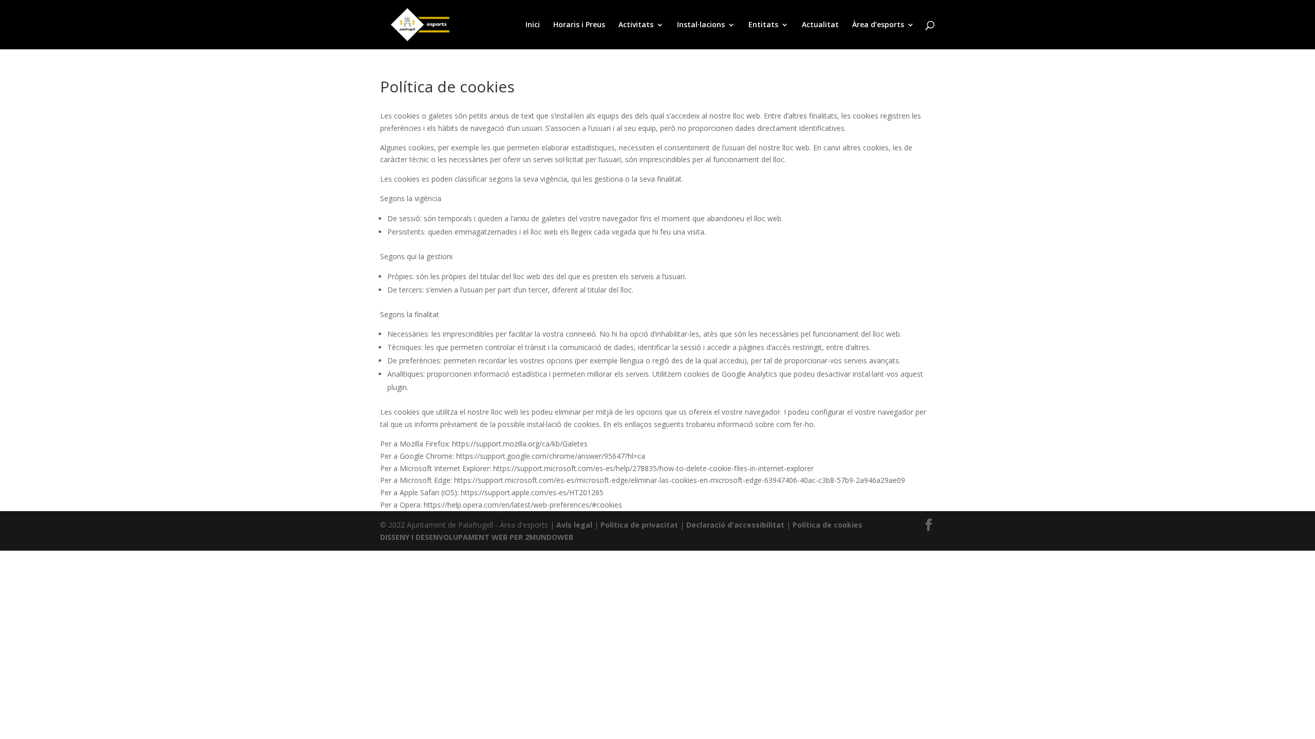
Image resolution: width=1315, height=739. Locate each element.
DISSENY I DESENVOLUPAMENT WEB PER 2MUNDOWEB (476, 537)
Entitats (763, 25)
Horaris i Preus (579, 25)
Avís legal (574, 525)
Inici (532, 25)
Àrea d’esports (878, 25)
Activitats (635, 25)
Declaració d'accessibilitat (735, 525)
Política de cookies (827, 525)
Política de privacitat (639, 525)
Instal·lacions (701, 25)
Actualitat (820, 25)
